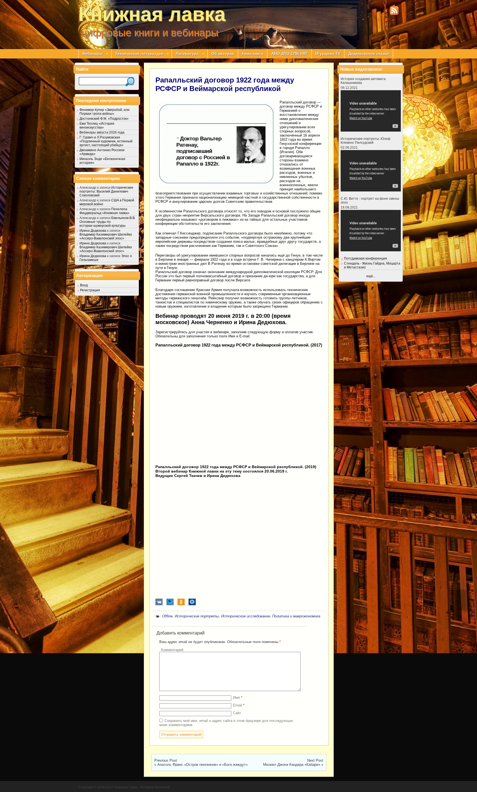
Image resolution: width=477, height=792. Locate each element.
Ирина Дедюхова (93, 231)
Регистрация (90, 290)
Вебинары (90, 54)
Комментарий (172, 650)
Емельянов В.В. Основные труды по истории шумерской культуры (108, 222)
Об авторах (222, 54)
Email (239, 705)
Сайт (237, 713)
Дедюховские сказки (368, 54)
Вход (84, 285)
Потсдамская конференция (365, 258)
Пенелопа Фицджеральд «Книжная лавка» (104, 211)
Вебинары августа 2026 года (102, 132)
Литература (185, 54)
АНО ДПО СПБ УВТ (289, 54)
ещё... (370, 276)
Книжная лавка (152, 14)
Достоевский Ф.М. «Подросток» (104, 119)
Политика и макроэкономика (296, 616)
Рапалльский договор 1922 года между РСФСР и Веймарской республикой (224, 84)
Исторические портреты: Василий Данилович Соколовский (106, 191)
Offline (167, 616)
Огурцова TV (327, 54)
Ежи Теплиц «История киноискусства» (97, 125)
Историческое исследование (245, 616)
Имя (237, 697)
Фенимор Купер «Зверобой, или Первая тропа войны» (104, 112)
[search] (130, 82)
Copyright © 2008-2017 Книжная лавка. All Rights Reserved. (124, 787)
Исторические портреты (197, 616)
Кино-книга (252, 54)
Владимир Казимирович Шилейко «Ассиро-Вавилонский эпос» (106, 236)
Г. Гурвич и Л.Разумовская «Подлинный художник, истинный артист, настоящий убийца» (106, 141)
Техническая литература (137, 54)
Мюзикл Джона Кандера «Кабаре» (291, 764)
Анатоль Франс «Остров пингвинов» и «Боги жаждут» (202, 764)
